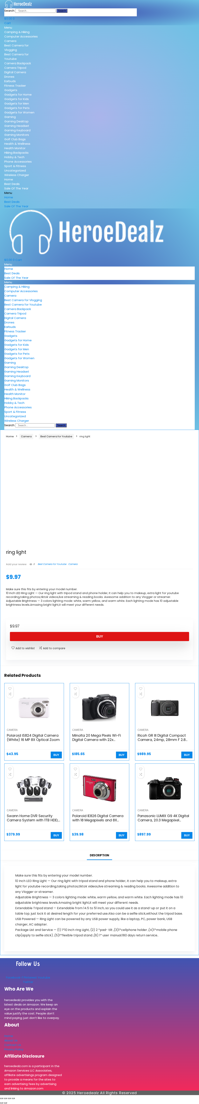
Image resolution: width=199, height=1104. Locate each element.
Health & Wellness (17, 144)
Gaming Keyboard (17, 130)
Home (8, 179)
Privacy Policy (13, 1049)
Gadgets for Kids (16, 99)
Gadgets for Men (16, 103)
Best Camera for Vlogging (23, 300)
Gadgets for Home (18, 94)
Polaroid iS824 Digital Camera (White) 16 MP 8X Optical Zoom (33, 737)
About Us (10, 1040)
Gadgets (10, 90)
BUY (99, 636)
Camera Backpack (17, 63)
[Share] (9, 1098)
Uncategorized (15, 170)
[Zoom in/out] (1, 1098)
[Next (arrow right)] (5, 1102)
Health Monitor (14, 148)
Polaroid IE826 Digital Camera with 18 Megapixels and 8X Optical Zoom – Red (97, 820)
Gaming (10, 117)
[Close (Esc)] (13, 1098)
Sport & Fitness (15, 166)
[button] (22, 27)
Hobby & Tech (14, 157)
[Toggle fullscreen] (5, 1098)
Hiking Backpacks (16, 153)
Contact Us (12, 1045)
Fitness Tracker (15, 86)
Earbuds (10, 81)
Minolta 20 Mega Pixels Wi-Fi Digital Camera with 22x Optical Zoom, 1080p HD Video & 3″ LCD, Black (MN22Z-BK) (98, 742)
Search (9, 11)
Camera (10, 41)
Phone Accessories (18, 161)
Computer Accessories (21, 36)
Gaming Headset (16, 126)
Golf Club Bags (15, 139)
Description (99, 855)
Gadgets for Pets (17, 108)
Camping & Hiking (17, 32)
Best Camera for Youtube (23, 304)
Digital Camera (15, 72)
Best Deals (12, 184)
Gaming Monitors (16, 135)
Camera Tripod (15, 68)
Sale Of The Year (16, 188)
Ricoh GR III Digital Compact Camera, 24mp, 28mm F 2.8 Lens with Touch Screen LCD (162, 739)
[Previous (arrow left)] (1, 1102)
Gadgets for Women (19, 112)
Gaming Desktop (16, 121)
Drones (9, 77)
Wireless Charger (16, 175)
